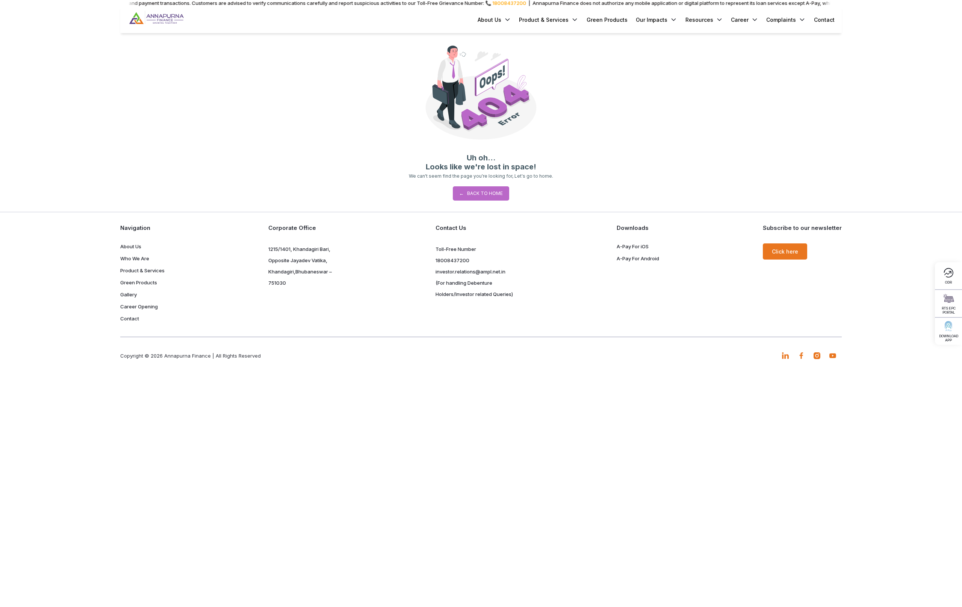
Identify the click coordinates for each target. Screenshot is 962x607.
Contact (824, 20)
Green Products (607, 20)
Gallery (128, 294)
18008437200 (452, 260)
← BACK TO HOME (481, 193)
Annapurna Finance (187, 356)
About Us (130, 246)
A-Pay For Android (638, 258)
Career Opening (139, 307)
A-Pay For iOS (633, 246)
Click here (785, 251)
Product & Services (544, 20)
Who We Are (134, 258)
